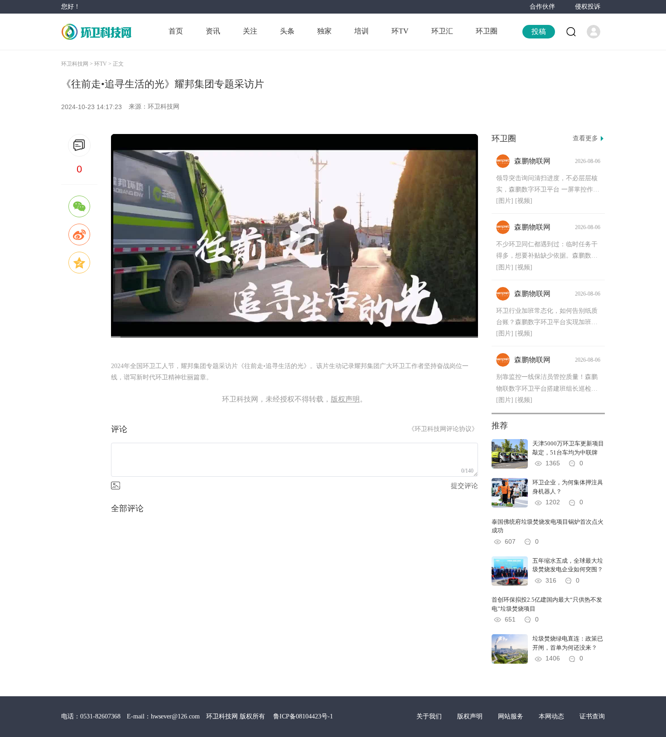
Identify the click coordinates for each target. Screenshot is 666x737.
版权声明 (470, 716)
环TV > (103, 64)
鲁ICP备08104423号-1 (303, 716)
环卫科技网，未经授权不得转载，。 (294, 399)
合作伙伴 (542, 6)
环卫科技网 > (77, 64)
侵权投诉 (587, 6)
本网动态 (552, 716)
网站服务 (511, 716)
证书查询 (592, 716)
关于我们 (430, 716)
